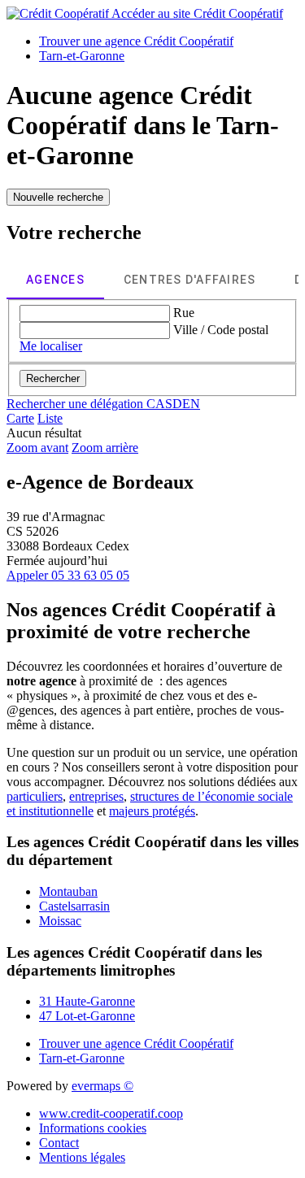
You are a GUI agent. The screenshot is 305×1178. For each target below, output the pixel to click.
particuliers (35, 796)
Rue (183, 312)
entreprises (96, 796)
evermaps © (102, 1086)
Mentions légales (82, 1157)
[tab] (55, 279)
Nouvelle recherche (58, 197)
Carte (20, 418)
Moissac (60, 921)
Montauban (68, 891)
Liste (50, 418)
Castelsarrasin (74, 906)
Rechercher (53, 378)
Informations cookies (92, 1128)
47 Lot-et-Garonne (87, 1016)
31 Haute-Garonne (87, 1001)
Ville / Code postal (220, 330)
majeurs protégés (152, 811)
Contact (59, 1143)
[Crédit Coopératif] (59, 13)
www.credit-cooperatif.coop (111, 1113)
